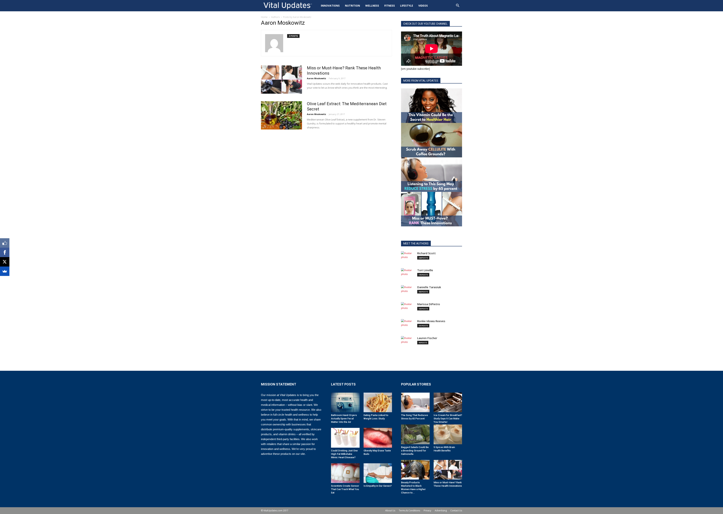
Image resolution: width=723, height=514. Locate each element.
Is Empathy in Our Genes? (378, 485)
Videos (423, 5)
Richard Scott (426, 253)
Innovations (330, 5)
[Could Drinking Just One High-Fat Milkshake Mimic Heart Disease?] (345, 437)
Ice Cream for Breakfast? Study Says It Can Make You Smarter (448, 418)
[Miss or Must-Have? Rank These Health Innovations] (281, 79)
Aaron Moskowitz (316, 78)
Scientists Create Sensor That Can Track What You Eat (345, 489)
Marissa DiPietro (428, 304)
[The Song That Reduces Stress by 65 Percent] (415, 402)
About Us (390, 510)
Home (264, 17)
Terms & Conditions (409, 510)
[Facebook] (4, 252)
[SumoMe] (4, 271)
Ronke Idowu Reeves (431, 321)
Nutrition (352, 5)
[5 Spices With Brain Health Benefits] (448, 434)
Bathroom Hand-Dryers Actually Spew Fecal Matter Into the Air (344, 418)
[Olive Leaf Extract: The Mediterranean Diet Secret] (281, 115)
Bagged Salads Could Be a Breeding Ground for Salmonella (415, 450)
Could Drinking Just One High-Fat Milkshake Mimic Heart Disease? (344, 454)
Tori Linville (425, 270)
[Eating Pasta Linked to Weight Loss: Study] (378, 402)
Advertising (441, 510)
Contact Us (456, 510)
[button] (457, 6)
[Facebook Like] (4, 243)
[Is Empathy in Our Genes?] (378, 473)
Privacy (427, 510)
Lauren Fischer (427, 338)
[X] (4, 262)
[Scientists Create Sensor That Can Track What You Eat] (345, 473)
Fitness (389, 5)
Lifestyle (406, 5)
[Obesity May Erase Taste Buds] (378, 437)
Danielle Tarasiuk (429, 287)
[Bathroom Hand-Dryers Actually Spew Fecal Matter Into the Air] (345, 402)
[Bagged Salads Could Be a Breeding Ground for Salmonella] (415, 434)
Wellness (372, 5)
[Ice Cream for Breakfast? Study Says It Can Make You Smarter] (448, 402)
